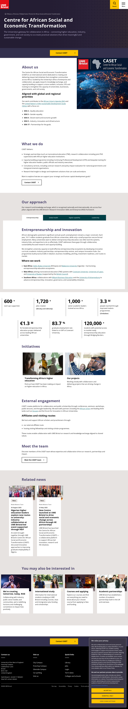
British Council (61, 274)
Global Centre (24, 14)
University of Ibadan (34, 274)
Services (16, 14)
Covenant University (80, 272)
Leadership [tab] (95, 218)
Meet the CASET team (32, 460)
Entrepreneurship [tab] (32, 218)
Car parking (37, 673)
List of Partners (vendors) (99, 685)
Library (67, 662)
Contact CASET (30, 182)
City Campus (37, 662)
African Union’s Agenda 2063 (54, 101)
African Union (85, 409)
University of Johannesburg (89, 277)
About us (10, 14)
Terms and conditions (87, 686)
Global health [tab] (53, 218)
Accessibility (62, 686)
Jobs (66, 666)
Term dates (69, 673)
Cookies (76, 686)
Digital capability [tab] (74, 218)
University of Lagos (96, 272)
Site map (54, 686)
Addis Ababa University (41, 266)
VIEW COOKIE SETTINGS (107, 701)
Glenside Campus (39, 669)
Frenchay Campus (40, 666)
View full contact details (9, 679)
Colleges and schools (73, 676)
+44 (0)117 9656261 (16, 677)
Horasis (35, 411)
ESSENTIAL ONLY (107, 696)
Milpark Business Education (62, 277)
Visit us (35, 676)
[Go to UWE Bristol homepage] (5, 14)
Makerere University (69, 266)
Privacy (70, 686)
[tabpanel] (64, 254)
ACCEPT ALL (108, 690)
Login (67, 669)
